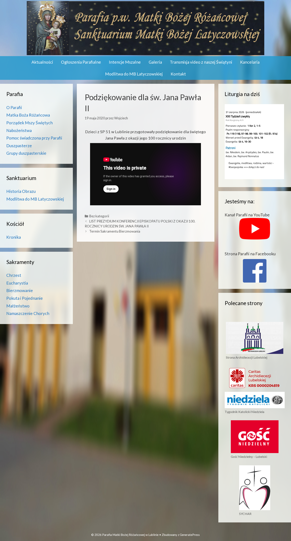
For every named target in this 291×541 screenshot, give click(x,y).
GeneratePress (190, 534)
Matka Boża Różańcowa (28, 114)
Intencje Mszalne (125, 61)
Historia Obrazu (21, 191)
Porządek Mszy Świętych (29, 122)
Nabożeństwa (19, 130)
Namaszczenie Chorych (27, 313)
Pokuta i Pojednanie (24, 298)
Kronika (13, 237)
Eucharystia (17, 282)
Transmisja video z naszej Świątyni (201, 61)
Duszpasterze (19, 145)
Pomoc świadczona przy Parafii (34, 137)
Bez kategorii (99, 216)
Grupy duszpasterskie (26, 153)
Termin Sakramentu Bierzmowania (114, 231)
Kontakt (178, 73)
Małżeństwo (17, 305)
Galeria (155, 61)
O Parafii (14, 107)
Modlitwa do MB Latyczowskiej (134, 73)
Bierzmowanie (19, 290)
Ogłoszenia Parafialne (81, 61)
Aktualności (42, 61)
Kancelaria (250, 61)
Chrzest (13, 275)
